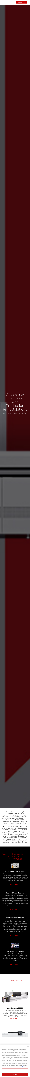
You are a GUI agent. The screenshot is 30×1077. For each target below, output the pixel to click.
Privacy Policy (20, 1066)
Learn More (15, 1018)
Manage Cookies (15, 1070)
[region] (15, 1061)
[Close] (28, 1047)
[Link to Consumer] (3, 1)
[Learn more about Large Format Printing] (15, 949)
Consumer (20, 2)
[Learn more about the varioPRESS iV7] (15, 1044)
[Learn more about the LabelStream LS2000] (15, 1006)
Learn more (15, 885)
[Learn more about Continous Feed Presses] (15, 869)
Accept (15, 1074)
